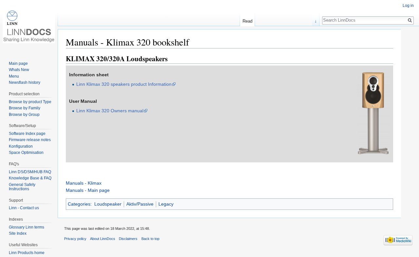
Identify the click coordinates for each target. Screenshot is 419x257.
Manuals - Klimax (83, 183)
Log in (408, 5)
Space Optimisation (26, 152)
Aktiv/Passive (140, 204)
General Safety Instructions (22, 187)
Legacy (165, 204)
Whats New (19, 69)
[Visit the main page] (29, 26)
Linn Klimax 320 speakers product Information (124, 84)
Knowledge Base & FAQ (30, 178)
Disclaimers (128, 239)
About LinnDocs (102, 239)
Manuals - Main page (88, 190)
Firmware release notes (30, 140)
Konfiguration (21, 146)
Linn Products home (27, 252)
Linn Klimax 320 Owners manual (109, 110)
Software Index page (27, 133)
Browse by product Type (30, 102)
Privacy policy (75, 239)
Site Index (18, 233)
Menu (14, 76)
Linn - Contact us (24, 208)
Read (247, 21)
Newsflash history (24, 82)
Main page (18, 63)
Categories (79, 204)
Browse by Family (24, 108)
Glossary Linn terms (26, 227)
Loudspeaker (107, 204)
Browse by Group (24, 114)
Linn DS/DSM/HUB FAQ (30, 172)
